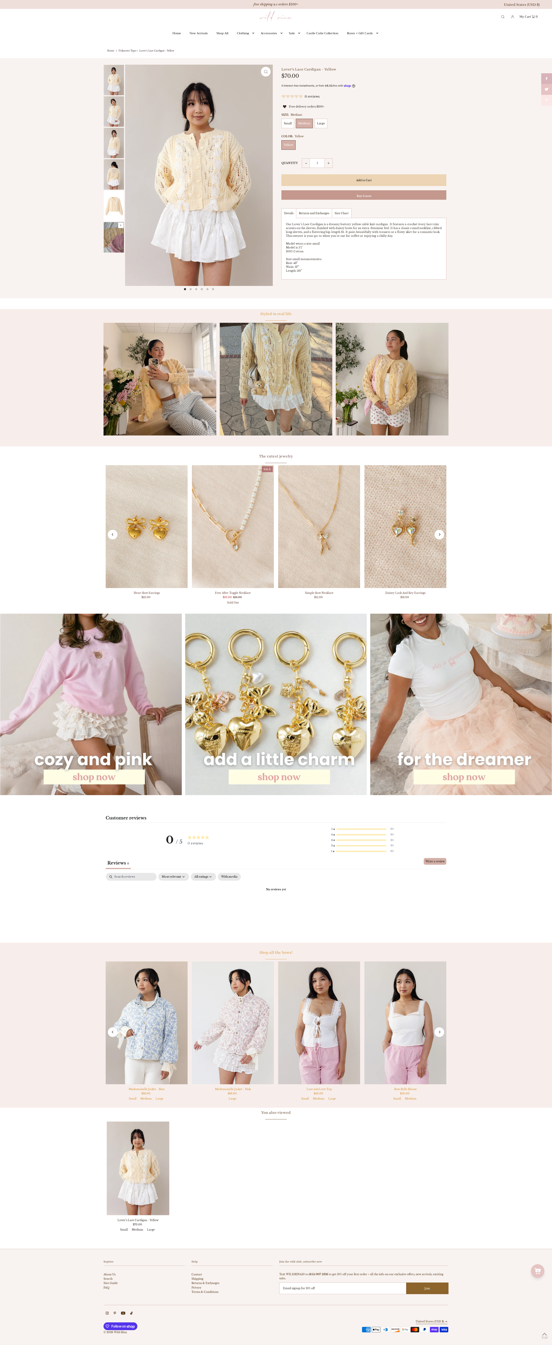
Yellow (288, 145)
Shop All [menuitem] (222, 33)
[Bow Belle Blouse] (405, 1022)
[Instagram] (107, 1314)
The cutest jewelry (276, 456)
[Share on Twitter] (546, 89)
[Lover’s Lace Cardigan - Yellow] (138, 1168)
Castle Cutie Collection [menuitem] (322, 33)
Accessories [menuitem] (269, 33)
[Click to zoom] (266, 71)
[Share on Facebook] (546, 78)
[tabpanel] (276, 904)
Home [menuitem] (176, 33)
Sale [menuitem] (292, 33)
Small (288, 123)
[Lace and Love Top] (319, 1022)
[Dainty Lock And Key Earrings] (405, 526)
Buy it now (364, 196)
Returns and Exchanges (314, 213)
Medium (304, 123)
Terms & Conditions (204, 1292)
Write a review (435, 861)
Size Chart (342, 213)
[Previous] (113, 534)
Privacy (196, 1287)
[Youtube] (123, 1314)
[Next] (439, 534)
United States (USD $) (522, 5)
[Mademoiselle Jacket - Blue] (147, 1022)
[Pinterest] (115, 1314)
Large (321, 123)
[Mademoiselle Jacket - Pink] (233, 1022)
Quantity (289, 163)
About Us (110, 1274)
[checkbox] (229, 877)
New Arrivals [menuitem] (199, 33)
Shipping (197, 1278)
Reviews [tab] (118, 863)
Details (288, 213)
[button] (362, 829)
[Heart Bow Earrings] (147, 526)
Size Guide (111, 1283)
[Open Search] (503, 16)
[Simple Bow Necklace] (319, 526)
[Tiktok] (131, 1314)
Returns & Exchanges (205, 1283)
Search (108, 1278)
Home (110, 50)
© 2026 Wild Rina (115, 1332)
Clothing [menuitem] (243, 33)
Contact (196, 1274)
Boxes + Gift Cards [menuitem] (360, 33)
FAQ (106, 1287)
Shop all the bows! (276, 952)
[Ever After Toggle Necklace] (233, 526)
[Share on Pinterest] (546, 100)
